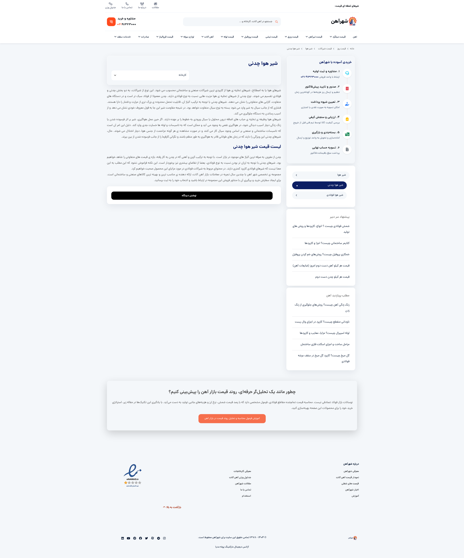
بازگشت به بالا (173, 507)
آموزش (355, 496)
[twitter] (146, 539)
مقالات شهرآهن (243, 484)
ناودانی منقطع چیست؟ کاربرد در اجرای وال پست (322, 322)
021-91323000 (309, 77)
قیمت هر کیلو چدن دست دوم (332, 277)
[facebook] (140, 539)
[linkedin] (122, 539)
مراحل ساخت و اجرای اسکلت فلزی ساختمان (325, 344)
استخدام (246, 496)
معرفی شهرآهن (351, 471)
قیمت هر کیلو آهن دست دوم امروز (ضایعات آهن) (321, 266)
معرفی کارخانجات (242, 471)
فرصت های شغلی (350, 484)
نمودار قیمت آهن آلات (347, 478)
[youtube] (128, 539)
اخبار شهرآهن (352, 490)
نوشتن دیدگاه (189, 196)
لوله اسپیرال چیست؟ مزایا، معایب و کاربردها (324, 333)
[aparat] (152, 539)
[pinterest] (134, 539)
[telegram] (158, 539)
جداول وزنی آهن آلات (240, 478)
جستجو (276, 21)
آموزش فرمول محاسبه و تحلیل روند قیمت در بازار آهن (232, 418)
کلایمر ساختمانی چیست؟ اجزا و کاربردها (327, 243)
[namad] (132, 476)
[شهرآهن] (352, 21)
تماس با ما (127, 8)
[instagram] (164, 539)
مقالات (155, 8)
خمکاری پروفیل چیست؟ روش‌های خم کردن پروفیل (320, 254)
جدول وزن (110, 8)
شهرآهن (339, 22)
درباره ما (142, 8)
